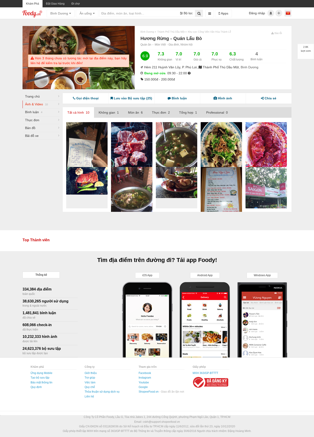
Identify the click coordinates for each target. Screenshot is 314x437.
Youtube (144, 382)
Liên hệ (89, 396)
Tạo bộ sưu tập (40, 377)
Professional (217, 112)
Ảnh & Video (36, 104)
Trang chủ (32, 96)
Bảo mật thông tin (41, 382)
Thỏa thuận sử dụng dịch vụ (102, 391)
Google (143, 387)
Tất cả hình (78, 112)
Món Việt (160, 44)
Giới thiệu (91, 373)
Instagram (145, 377)
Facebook (145, 373)
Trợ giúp (90, 377)
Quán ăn (145, 44)
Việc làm (90, 382)
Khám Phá (32, 3)
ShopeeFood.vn (149, 391)
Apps (224, 13)
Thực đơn (32, 120)
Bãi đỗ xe (32, 136)
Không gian (109, 112)
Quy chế (90, 387)
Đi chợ (75, 3)
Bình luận (33, 112)
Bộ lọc (188, 13)
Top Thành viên (36, 240)
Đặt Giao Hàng (55, 3)
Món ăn (135, 112)
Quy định (36, 387)
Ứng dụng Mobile (41, 373)
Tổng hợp (188, 112)
